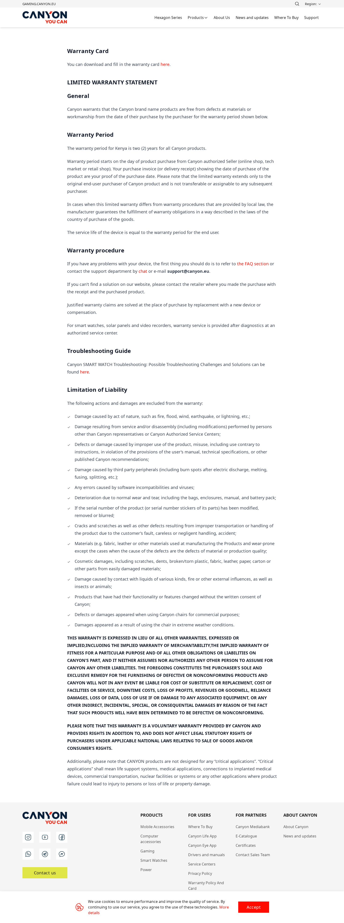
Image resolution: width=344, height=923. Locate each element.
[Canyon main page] (44, 17)
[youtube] (45, 837)
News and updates (299, 836)
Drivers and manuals (206, 854)
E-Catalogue (246, 836)
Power (146, 869)
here (165, 64)
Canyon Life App (202, 836)
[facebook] (61, 837)
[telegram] (45, 854)
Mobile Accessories (157, 826)
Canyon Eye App (202, 845)
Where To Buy (200, 826)
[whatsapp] (28, 854)
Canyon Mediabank (253, 826)
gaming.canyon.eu (39, 4)
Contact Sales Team (253, 854)
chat (143, 271)
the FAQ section (253, 263)
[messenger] (61, 854)
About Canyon (295, 826)
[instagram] (28, 837)
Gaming (147, 851)
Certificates (246, 845)
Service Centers (202, 864)
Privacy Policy (200, 873)
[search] (297, 3)
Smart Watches (153, 860)
